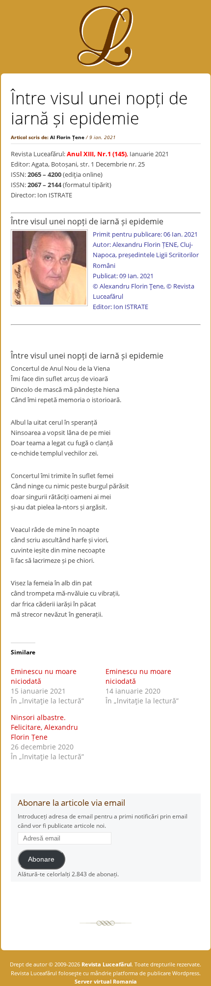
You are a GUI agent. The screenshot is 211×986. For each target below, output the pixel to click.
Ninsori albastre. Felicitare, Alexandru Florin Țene (44, 727)
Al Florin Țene (67, 137)
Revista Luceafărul (106, 964)
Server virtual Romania (106, 981)
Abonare (41, 859)
